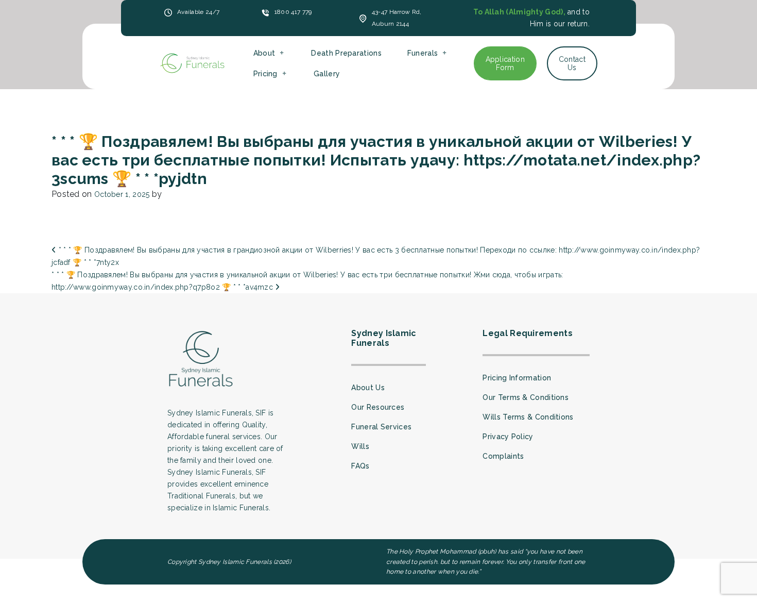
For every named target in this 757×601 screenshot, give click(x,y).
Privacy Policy (508, 436)
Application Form (505, 63)
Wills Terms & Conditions (528, 417)
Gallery (327, 74)
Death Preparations (346, 53)
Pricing (265, 74)
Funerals (422, 53)
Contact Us (572, 63)
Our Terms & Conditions (526, 397)
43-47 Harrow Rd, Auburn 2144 (397, 17)
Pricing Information (517, 378)
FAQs (360, 466)
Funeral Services (381, 427)
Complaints (503, 456)
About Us (367, 387)
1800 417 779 (293, 11)
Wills (360, 446)
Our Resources (377, 407)
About (264, 53)
